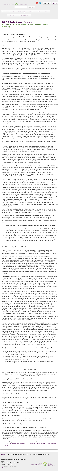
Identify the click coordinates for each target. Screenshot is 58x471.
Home (4, 12)
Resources (11, 16)
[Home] (14, 1)
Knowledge (21, 12)
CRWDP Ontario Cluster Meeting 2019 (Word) (20, 443)
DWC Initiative (23, 16)
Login (55, 3)
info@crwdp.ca (5, 467)
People (31, 12)
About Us (10, 12)
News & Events (41, 12)
